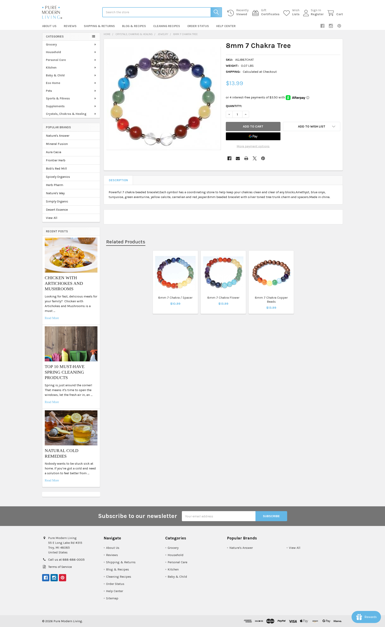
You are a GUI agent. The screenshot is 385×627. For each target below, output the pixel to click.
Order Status (198, 26)
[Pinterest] (339, 25)
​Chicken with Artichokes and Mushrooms (64, 283)
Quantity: (234, 106)
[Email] (237, 158)
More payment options (253, 146)
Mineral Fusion (57, 144)
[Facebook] (322, 25)
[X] (254, 158)
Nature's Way (55, 193)
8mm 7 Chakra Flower (223, 297)
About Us (49, 26)
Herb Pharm (54, 185)
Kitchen (51, 67)
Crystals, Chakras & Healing (66, 114)
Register (317, 14)
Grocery (51, 44)
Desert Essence (57, 209)
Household (53, 52)
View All (51, 218)
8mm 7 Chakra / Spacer (175, 297)
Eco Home (53, 83)
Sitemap (112, 598)
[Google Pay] (253, 136)
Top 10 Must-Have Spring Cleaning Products (64, 372)
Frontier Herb (55, 160)
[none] (163, 98)
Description (118, 180)
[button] (311, 126)
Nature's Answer (57, 136)
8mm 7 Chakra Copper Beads (271, 299)
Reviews (70, 26)
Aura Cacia (53, 152)
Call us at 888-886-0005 (66, 559)
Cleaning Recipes (166, 26)
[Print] (246, 158)
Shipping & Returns (99, 26)
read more (52, 318)
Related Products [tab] (125, 242)
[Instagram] (330, 25)
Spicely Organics (58, 177)
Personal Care (56, 60)
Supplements (55, 106)
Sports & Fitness (58, 98)
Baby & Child (55, 75)
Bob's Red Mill (56, 168)
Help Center (226, 26)
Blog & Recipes (134, 26)
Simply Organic (57, 201)
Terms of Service (60, 567)
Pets (49, 91)
